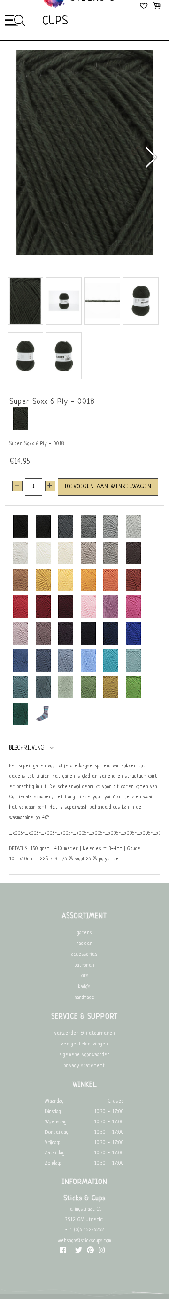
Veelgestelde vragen (84, 1044)
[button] (150, 157)
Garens (84, 933)
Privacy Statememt (84, 1065)
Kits (85, 976)
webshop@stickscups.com (84, 1241)
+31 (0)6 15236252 (84, 1230)
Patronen (84, 965)
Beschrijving (26, 747)
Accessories (84, 954)
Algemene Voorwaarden (85, 1055)
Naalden (84, 943)
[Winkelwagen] (156, 7)
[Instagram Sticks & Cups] (102, 1252)
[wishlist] (144, 7)
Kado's (84, 987)
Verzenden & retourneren (84, 1033)
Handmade (85, 997)
